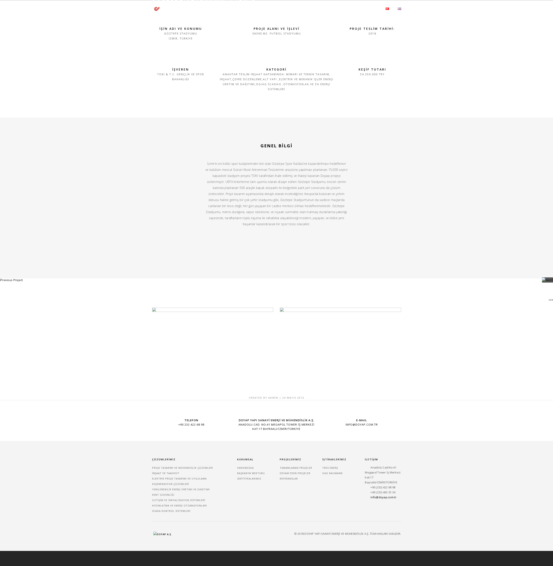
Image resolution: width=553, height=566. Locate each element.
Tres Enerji (330, 467)
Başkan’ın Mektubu (251, 473)
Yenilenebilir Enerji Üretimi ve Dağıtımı (181, 489)
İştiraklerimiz (346, 8)
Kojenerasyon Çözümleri (170, 484)
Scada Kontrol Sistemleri (171, 511)
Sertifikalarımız (249, 478)
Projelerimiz (317, 8)
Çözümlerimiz (288, 8)
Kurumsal (262, 8)
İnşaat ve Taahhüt (165, 473)
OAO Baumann (332, 473)
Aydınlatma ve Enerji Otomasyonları (179, 505)
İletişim (371, 8)
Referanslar (289, 478)
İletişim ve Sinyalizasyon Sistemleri (178, 500)
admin (273, 397)
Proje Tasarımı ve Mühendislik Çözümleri (182, 467)
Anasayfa (239, 8)
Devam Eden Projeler (295, 473)
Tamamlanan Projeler (296, 467)
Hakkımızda (245, 467)
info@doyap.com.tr (383, 497)
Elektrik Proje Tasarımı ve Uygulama (179, 478)
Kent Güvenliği (163, 494)
